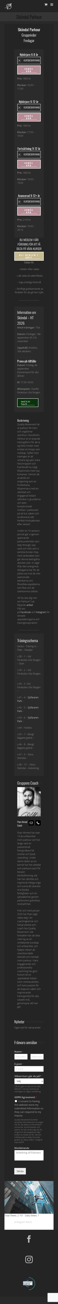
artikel (29, 605)
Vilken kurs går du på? (28, 1076)
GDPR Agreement (25, 1097)
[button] (29, 60)
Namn (19, 1051)
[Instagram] (29, 1259)
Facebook (26, 612)
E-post (19, 1064)
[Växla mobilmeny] (52, 4)
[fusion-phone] (38, 823)
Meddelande (21, 1148)
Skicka (20, 1171)
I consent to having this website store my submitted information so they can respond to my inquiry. (28, 1108)
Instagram (41, 612)
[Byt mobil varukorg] (45, 4)
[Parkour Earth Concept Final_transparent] (29, 1277)
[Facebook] (29, 1239)
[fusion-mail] (31, 823)
